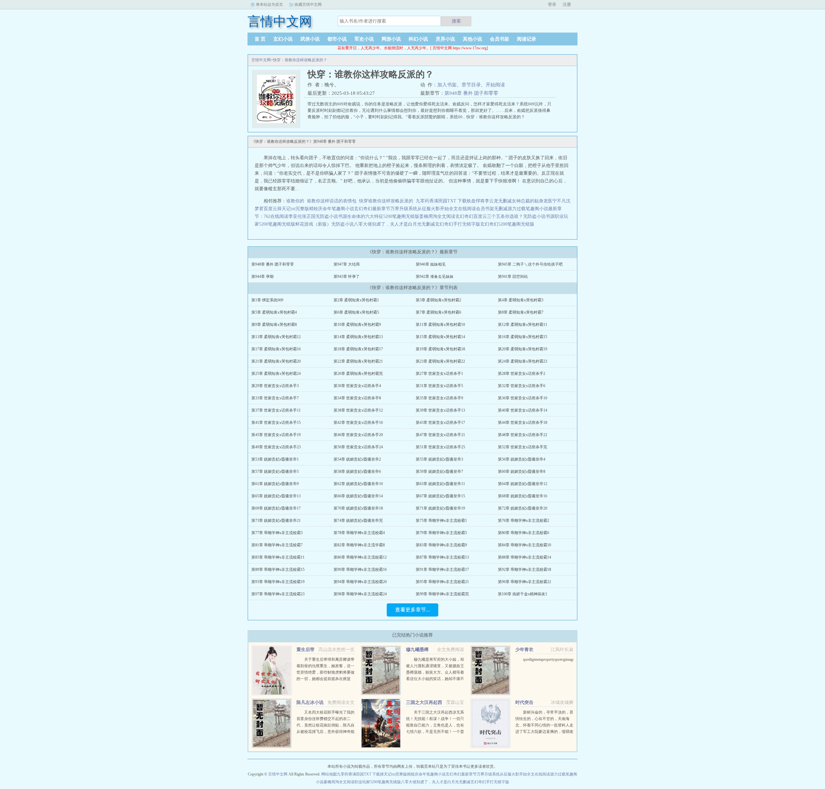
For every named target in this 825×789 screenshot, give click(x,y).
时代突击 (524, 702)
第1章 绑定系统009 (267, 300)
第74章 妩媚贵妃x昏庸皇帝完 (358, 520)
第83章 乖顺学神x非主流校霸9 (441, 545)
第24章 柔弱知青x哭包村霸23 (522, 361)
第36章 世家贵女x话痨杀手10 (522, 398)
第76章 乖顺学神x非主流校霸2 (523, 520)
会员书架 (499, 39)
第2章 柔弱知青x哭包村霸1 (356, 300)
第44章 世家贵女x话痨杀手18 (522, 422)
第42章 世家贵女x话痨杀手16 (358, 422)
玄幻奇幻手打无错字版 (457, 224)
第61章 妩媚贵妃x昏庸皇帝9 (275, 484)
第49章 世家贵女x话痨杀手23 (276, 447)
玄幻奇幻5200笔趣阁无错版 (507, 224)
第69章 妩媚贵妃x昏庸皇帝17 (276, 508)
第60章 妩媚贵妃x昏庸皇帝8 (521, 471)
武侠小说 (310, 39)
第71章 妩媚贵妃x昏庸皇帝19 (440, 508)
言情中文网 (261, 60)
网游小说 (391, 39)
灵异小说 (445, 39)
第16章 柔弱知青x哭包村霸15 (522, 337)
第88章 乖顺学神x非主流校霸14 (524, 557)
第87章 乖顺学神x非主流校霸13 (442, 557)
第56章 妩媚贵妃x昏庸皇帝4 (521, 459)
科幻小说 (418, 39)
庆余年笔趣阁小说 (336, 208)
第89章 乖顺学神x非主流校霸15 (278, 569)
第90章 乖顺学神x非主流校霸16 (360, 569)
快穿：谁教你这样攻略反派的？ (300, 60)
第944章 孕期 (262, 276)
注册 (567, 4)
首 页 (260, 39)
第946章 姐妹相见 (431, 264)
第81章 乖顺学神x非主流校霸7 (277, 545)
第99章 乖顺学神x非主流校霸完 (442, 594)
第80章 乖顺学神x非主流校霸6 (523, 533)
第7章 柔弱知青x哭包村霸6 (438, 312)
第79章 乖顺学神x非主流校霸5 (441, 533)
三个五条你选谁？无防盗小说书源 (521, 216)
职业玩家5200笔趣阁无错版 (377, 782)
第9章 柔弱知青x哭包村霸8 (274, 324)
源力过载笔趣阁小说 (528, 208)
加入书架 (447, 84)
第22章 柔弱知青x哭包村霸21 (358, 361)
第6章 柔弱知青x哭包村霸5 (356, 312)
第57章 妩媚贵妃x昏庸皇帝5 (275, 471)
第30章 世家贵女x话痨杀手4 (357, 386)
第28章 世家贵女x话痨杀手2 (521, 373)
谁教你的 (296, 201)
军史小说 (364, 39)
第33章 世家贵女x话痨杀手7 (275, 398)
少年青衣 (524, 649)
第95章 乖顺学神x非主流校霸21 (442, 582)
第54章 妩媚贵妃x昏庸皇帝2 (357, 459)
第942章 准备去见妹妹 (434, 276)
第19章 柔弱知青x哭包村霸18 (440, 349)
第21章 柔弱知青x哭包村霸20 (276, 361)
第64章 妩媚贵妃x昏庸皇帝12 (522, 484)
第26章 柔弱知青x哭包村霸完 (358, 373)
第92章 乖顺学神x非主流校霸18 (524, 569)
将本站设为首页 (269, 4)
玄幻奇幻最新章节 (372, 208)
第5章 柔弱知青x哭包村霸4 (274, 312)
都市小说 (337, 39)
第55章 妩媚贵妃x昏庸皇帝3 (439, 459)
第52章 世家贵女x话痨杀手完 (522, 447)
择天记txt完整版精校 (297, 208)
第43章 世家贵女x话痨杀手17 (440, 422)
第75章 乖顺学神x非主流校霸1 (441, 520)
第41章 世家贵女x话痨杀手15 (276, 422)
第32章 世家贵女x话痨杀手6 (521, 386)
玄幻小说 (283, 39)
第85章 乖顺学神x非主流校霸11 (278, 557)
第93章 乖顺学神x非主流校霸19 (278, 582)
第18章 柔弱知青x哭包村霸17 (358, 349)
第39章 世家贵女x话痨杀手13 (440, 410)
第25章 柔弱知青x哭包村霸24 (276, 373)
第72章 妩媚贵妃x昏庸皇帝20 (522, 508)
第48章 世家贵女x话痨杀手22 (522, 435)
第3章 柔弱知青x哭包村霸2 (438, 300)
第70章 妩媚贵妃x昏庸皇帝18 (358, 508)
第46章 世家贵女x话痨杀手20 (358, 435)
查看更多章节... (412, 609)
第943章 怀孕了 (347, 276)
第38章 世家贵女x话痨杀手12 (358, 410)
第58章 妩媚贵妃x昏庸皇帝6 (357, 471)
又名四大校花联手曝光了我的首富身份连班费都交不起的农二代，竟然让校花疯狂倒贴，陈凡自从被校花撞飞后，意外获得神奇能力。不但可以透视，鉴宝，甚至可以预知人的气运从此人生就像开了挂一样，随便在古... (325, 731)
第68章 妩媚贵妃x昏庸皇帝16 (522, 496)
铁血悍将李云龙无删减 (489, 201)
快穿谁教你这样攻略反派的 (387, 201)
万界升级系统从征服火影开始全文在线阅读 (433, 208)
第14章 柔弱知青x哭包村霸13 (358, 337)
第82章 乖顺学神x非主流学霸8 (359, 545)
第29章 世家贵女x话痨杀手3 (275, 386)
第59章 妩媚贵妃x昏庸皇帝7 (439, 471)
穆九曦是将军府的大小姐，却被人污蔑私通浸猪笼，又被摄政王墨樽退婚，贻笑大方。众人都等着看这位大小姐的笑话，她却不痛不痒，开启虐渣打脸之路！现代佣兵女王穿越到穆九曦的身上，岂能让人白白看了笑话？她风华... (435, 678)
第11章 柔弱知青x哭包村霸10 (440, 324)
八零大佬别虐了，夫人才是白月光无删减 (394, 224)
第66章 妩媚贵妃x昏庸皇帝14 (358, 496)
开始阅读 (495, 84)
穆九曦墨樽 (417, 649)
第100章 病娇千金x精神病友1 (522, 594)
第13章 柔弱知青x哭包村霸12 (276, 337)
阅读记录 (526, 39)
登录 (552, 4)
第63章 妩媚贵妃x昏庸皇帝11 (440, 484)
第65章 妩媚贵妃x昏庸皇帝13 (276, 496)
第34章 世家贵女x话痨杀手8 (357, 398)
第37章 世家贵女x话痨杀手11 (276, 410)
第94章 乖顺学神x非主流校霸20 (360, 582)
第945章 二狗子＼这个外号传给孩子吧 (530, 264)
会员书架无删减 (492, 208)
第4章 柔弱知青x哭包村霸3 (520, 300)
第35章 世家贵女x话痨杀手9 (439, 398)
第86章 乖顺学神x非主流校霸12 (360, 557)
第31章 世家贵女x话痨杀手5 (439, 386)
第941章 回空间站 (513, 276)
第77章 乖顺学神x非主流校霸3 (277, 533)
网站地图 (329, 774)
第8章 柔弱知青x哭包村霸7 (520, 312)
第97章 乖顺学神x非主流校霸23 (278, 594)
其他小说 (472, 39)
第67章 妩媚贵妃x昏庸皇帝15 (440, 496)
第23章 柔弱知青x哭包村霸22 (440, 361)
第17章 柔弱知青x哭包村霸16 (276, 349)
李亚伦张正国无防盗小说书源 (317, 216)
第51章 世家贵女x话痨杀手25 (440, 447)
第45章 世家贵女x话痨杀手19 (276, 435)
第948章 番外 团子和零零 (471, 93)
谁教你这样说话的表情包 (333, 201)
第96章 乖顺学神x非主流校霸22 (524, 582)
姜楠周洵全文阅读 (437, 216)
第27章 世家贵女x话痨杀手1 (439, 373)
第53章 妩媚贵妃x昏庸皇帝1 (275, 459)
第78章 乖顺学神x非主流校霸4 (359, 533)
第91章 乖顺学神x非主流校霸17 (442, 569)
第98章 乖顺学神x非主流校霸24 (360, 594)
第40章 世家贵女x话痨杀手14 (522, 410)
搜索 (456, 21)
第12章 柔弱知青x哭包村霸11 (522, 324)
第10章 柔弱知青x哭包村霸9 (357, 324)
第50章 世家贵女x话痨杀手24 (358, 447)
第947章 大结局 (347, 264)
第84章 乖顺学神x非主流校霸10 (524, 545)
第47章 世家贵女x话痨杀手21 (440, 435)
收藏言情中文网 (308, 4)
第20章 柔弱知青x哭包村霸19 (522, 349)
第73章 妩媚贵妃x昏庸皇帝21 (276, 520)
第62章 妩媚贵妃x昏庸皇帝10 (358, 484)
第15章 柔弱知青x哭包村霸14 (440, 337)
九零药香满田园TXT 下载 (441, 201)
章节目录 (471, 84)
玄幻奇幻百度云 (471, 216)
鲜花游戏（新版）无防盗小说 (324, 224)
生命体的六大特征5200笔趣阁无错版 (383, 216)
